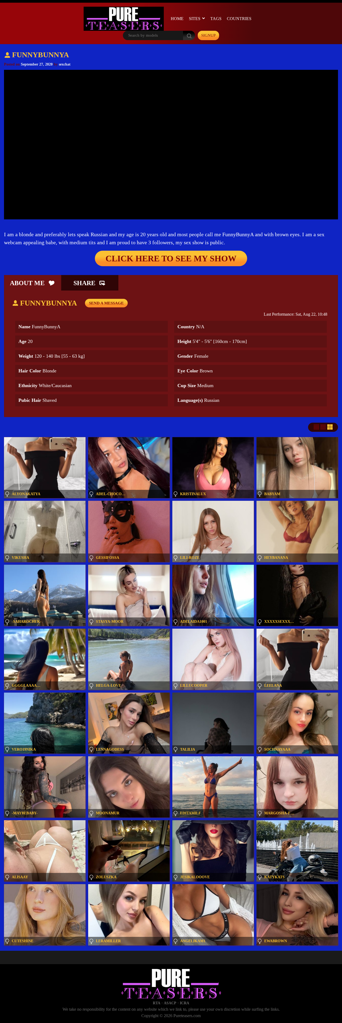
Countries (239, 18)
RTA (156, 1003)
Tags (215, 18)
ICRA (184, 1003)
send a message (106, 303)
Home (177, 18)
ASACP (170, 1003)
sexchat (65, 64)
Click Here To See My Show (171, 258)
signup (208, 35)
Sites (194, 18)
